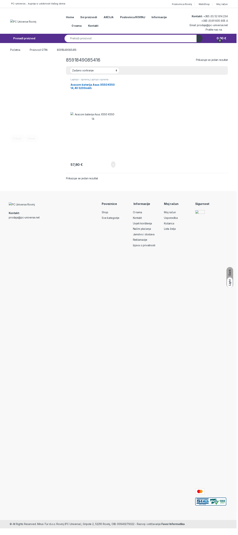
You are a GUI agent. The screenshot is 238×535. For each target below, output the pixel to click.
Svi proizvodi (88, 17)
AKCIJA (109, 17)
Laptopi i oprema (99, 79)
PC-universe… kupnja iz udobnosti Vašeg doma (38, 3)
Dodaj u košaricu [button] (110, 164)
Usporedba (171, 217)
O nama (77, 25)
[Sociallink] (24, 226)
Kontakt (93, 25)
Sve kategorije (110, 217)
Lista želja (170, 228)
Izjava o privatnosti (144, 245)
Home (70, 17)
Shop (105, 212)
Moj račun (222, 4)
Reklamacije (140, 239)
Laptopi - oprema (79, 79)
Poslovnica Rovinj (182, 4)
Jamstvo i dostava (144, 234)
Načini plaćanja (142, 228)
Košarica (169, 223)
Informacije (159, 17)
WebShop (204, 4)
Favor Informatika (173, 524)
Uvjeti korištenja (142, 223)
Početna (15, 49)
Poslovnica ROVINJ (132, 17)
